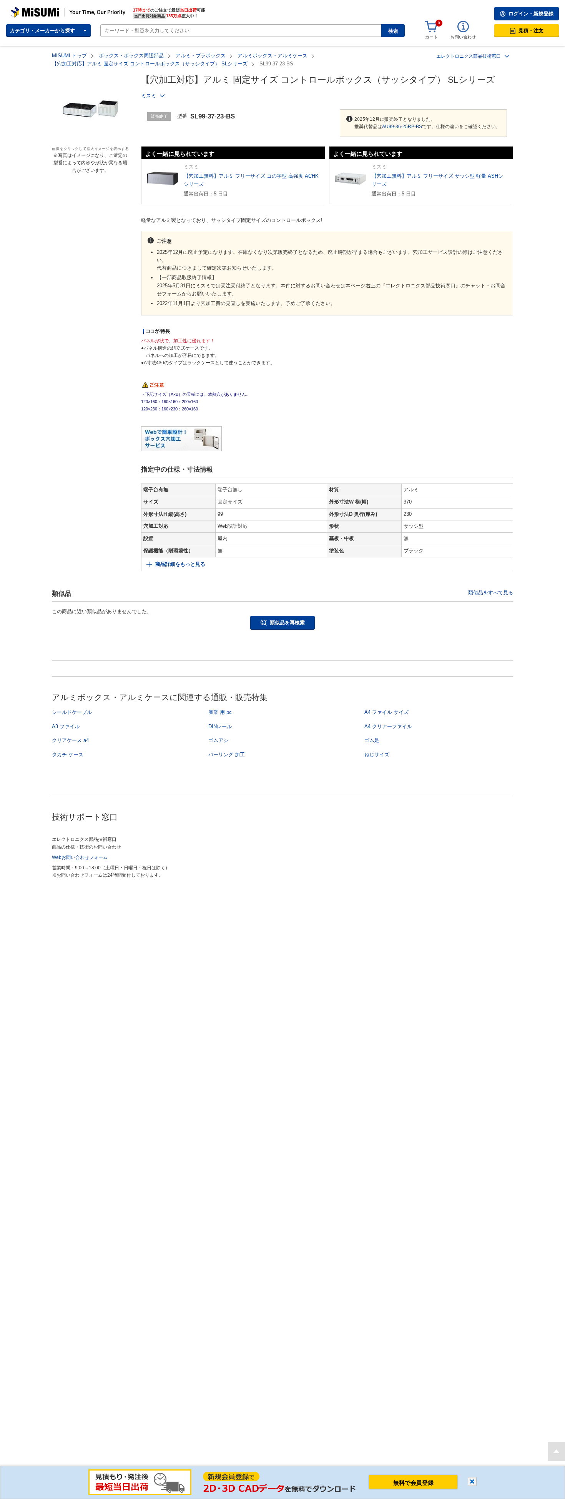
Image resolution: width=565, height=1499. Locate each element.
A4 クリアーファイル (388, 726)
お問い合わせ (463, 37)
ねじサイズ (376, 754)
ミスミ (148, 95)
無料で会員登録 (413, 1482)
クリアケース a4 (70, 740)
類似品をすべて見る (490, 592)
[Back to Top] (556, 1451)
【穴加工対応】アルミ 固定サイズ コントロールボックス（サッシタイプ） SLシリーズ (150, 64)
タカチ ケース (67, 754)
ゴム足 (371, 740)
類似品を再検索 (287, 622)
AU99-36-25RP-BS (402, 126)
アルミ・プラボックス (201, 55)
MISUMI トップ (69, 55)
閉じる (472, 1481)
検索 (393, 31)
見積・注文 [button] (530, 30)
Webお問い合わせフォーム (80, 857)
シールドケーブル (72, 712)
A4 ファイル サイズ (386, 712)
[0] (431, 26)
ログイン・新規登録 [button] (530, 14)
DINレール (220, 726)
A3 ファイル (66, 726)
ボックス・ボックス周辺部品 (131, 55)
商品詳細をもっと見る (180, 564)
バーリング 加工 (226, 754)
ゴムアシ (218, 740)
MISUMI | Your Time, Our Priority (44, 9)
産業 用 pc (220, 712)
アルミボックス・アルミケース (272, 55)
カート (431, 37)
